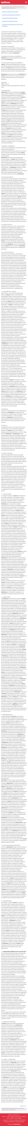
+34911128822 (18, 1118)
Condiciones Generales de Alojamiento (11, 14)
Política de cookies (19, 1121)
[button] (26, 2)
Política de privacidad (9, 1121)
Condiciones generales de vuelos (10, 18)
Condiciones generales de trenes (9, 21)
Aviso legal (5, 1120)
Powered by (14, 1124)
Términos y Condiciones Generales (17, 1120)
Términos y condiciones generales (10, 11)
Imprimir (24, 1106)
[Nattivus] (5, 2)
